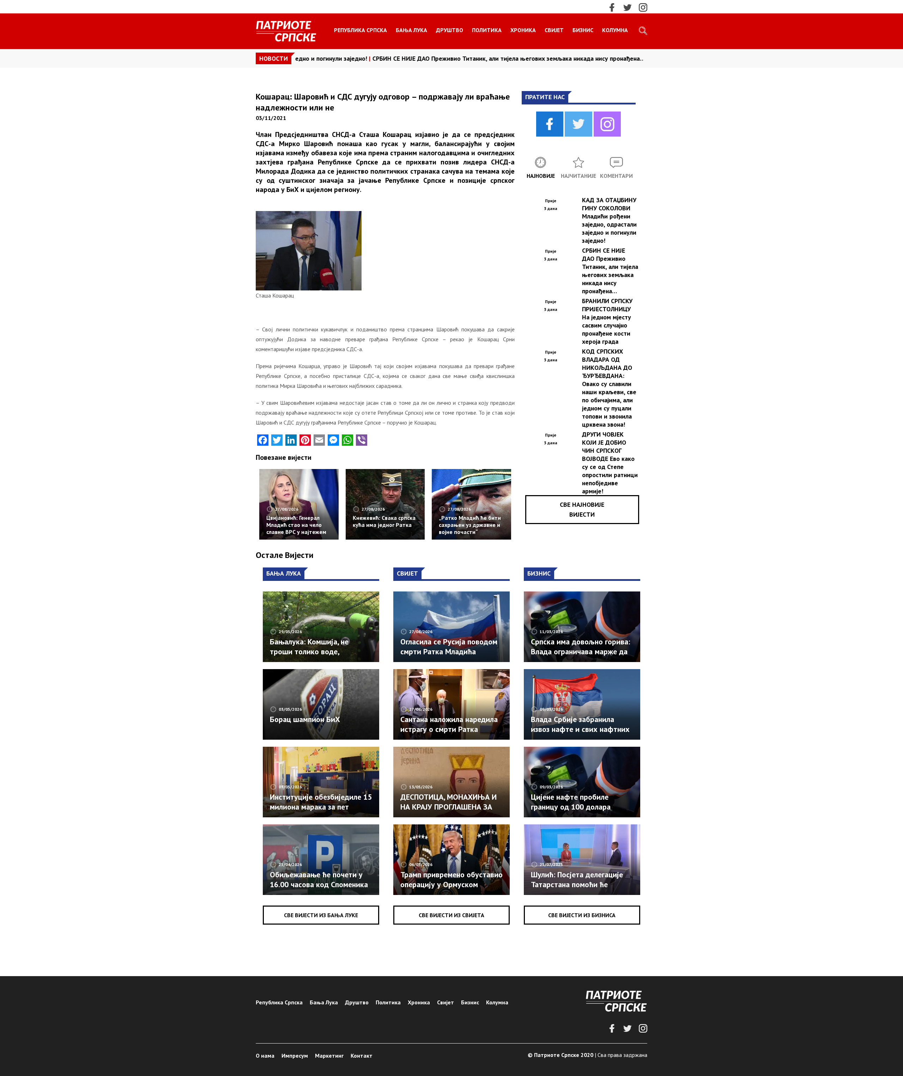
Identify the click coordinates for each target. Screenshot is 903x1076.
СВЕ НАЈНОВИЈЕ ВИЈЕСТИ (582, 509)
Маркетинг (329, 1055)
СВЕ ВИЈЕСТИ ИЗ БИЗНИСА (582, 915)
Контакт (361, 1055)
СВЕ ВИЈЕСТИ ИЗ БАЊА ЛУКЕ (321, 915)
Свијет (554, 30)
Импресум (294, 1055)
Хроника (523, 30)
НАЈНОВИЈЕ (541, 175)
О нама (265, 1055)
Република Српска (360, 30)
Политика (487, 30)
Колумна (615, 30)
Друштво (449, 30)
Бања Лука (411, 30)
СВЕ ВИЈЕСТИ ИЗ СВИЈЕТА (451, 915)
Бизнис (582, 30)
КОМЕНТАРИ (616, 175)
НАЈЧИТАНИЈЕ (578, 175)
